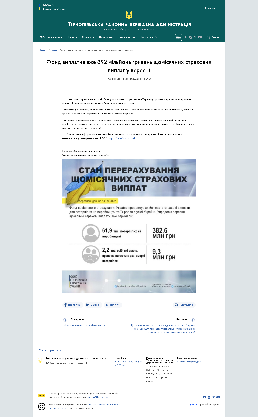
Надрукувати (186, 305)
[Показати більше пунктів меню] (156, 37)
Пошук (215, 37)
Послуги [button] (72, 37)
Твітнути (114, 305)
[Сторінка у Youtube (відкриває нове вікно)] (200, 37)
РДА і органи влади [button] (50, 37)
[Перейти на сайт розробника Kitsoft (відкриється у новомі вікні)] (194, 405)
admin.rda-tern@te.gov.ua (190, 362)
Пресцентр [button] (146, 37)
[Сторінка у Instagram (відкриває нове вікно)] (190, 37)
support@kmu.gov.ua (97, 397)
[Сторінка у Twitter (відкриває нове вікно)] (195, 37)
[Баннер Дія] (178, 37)
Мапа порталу (48, 350)
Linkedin (95, 305)
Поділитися (74, 305)
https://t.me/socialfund (121, 138)
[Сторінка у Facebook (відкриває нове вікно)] (186, 37)
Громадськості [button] (126, 37)
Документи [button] (106, 37)
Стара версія (212, 8)
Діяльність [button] (88, 37)
